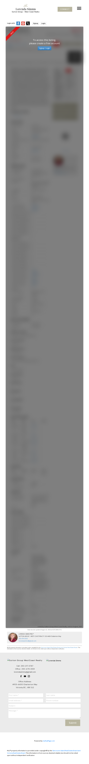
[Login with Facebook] (18, 25)
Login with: (11, 23)
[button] (65, 9)
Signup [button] (35, 23)
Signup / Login (44, 48)
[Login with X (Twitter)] (28, 25)
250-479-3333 (23, 639)
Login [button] (43, 23)
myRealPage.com (49, 741)
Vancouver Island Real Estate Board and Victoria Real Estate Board (59, 647)
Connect (65, 9)
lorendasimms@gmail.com (27, 641)
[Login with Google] (23, 25)
